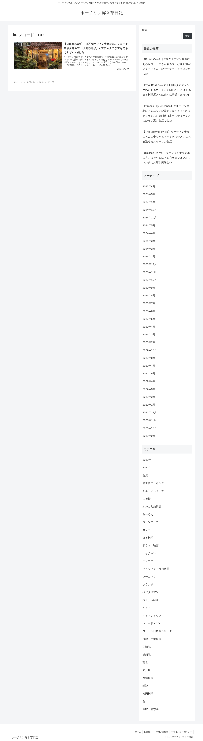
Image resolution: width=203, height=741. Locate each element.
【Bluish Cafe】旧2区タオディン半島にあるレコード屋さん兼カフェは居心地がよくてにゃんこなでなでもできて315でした (167, 66)
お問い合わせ (162, 732)
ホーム (138, 732)
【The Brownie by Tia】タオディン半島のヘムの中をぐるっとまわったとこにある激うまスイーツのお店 (167, 136)
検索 (144, 30)
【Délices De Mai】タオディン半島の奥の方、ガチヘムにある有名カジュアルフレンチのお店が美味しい (167, 157)
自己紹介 (148, 732)
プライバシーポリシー (181, 732)
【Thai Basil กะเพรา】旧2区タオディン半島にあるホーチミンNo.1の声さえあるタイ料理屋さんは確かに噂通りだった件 (167, 90)
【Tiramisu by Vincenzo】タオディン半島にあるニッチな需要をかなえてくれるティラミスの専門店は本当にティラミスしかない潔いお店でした (167, 113)
